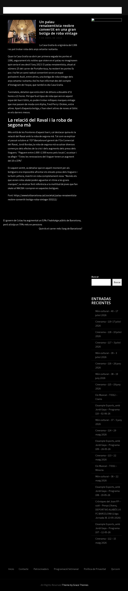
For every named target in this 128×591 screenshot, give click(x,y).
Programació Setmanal (66, 569)
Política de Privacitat (95, 569)
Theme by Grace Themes (75, 585)
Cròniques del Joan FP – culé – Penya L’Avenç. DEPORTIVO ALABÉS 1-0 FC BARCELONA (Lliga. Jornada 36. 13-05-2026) (108, 509)
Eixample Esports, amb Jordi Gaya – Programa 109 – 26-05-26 (107, 445)
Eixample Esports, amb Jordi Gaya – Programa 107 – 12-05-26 (107, 528)
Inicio (11, 569)
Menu (7, 10)
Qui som (115, 569)
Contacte (23, 569)
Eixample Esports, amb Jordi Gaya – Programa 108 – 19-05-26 (107, 491)
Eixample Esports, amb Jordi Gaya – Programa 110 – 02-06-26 (107, 409)
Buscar (95, 276)
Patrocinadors (41, 569)
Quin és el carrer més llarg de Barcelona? (60, 228)
